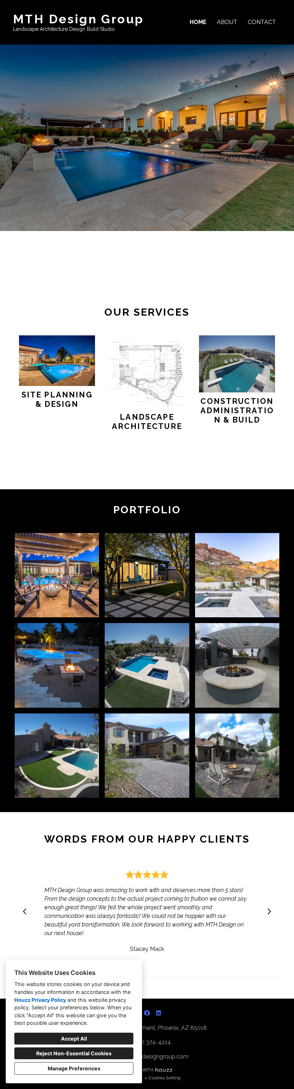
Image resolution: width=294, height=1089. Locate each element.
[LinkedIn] (158, 1013)
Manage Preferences (74, 1068)
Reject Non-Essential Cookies (74, 1053)
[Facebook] (147, 1013)
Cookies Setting (164, 1077)
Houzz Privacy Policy (40, 1000)
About (227, 22)
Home (198, 22)
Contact (262, 22)
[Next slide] (269, 911)
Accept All (74, 1039)
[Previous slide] (25, 911)
